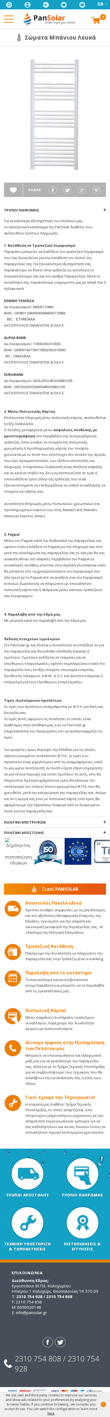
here (51, 1413)
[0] (95, 20)
